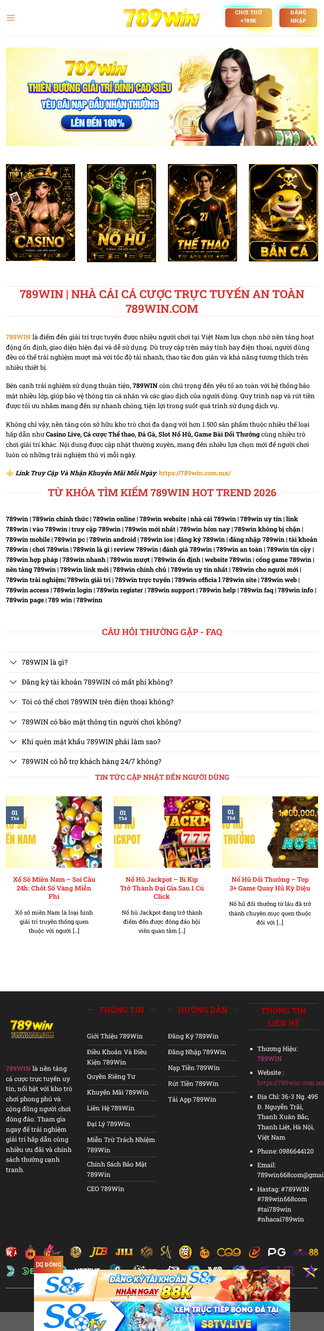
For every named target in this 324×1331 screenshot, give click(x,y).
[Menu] (10, 17)
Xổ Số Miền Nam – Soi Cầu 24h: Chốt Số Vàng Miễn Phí (54, 887)
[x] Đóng (48, 1264)
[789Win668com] (162, 18)
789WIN (18, 337)
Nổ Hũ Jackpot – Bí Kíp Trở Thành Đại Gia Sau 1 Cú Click (162, 887)
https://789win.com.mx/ (195, 473)
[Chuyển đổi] (13, 663)
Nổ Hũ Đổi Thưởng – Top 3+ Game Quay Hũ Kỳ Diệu (270, 883)
